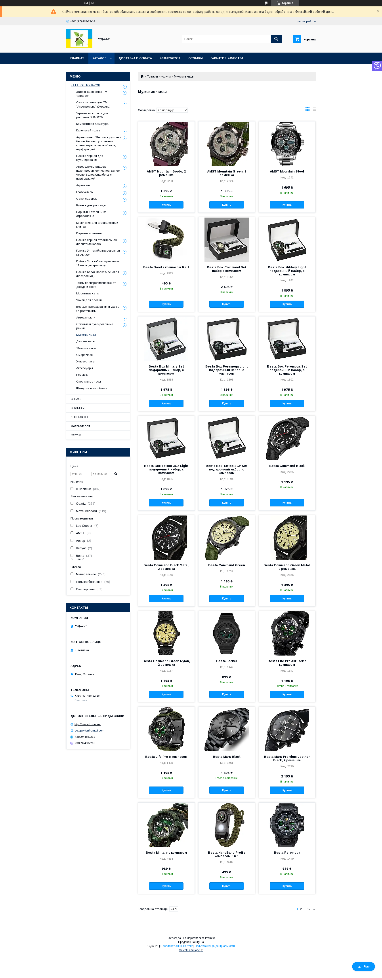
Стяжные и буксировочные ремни (94, 326)
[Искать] (276, 39)
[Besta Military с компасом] (166, 825)
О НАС (75, 399)
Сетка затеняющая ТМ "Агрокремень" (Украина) (93, 104)
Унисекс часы (85, 361)
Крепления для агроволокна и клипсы (97, 224)
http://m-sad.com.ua (87, 724)
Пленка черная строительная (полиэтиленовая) (96, 242)
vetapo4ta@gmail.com (89, 730)
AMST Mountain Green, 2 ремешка (226, 173)
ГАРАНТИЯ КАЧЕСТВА (227, 58)
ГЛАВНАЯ (77, 58)
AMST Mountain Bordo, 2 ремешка (166, 173)
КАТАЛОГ (99, 58)
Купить (166, 204)
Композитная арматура (92, 123)
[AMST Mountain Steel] (287, 143)
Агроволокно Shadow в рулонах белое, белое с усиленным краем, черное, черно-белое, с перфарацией (98, 143)
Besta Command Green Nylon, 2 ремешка (166, 662)
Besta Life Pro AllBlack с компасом (287, 662)
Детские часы (85, 341)
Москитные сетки (87, 293)
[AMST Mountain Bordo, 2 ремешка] (166, 143)
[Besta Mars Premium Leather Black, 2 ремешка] (287, 729)
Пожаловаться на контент (176, 946)
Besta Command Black (287, 466)
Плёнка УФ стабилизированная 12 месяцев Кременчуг (98, 263)
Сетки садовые (86, 198)
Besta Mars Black (227, 756)
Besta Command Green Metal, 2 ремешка (287, 566)
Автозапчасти (85, 317)
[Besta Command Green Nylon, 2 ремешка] (166, 633)
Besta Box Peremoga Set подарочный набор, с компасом (287, 370)
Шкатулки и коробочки (91, 388)
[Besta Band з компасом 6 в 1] (166, 239)
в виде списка (314, 110)
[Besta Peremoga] (287, 825)
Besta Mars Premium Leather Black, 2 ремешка (287, 758)
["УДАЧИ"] (79, 47)
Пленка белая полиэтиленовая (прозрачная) (97, 274)
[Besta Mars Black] (227, 729)
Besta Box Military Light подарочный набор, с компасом (287, 270)
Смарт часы (84, 354)
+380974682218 (170, 58)
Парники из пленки (89, 233)
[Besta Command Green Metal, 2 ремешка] (287, 537)
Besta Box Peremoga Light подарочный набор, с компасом (226, 370)
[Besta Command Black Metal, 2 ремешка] (166, 537)
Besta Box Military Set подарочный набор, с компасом (166, 370)
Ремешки (82, 374)
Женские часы (86, 348)
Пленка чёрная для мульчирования (89, 157)
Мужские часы (86, 334)
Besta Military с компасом (166, 852)
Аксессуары (84, 368)
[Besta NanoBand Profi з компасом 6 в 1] (227, 825)
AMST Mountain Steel (287, 171)
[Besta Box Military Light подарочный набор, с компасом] (287, 239)
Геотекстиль (84, 192)
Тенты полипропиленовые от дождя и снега (96, 284)
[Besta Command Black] (287, 438)
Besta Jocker (226, 661)
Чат (367, 966)
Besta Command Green (226, 565)
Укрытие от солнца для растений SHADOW (92, 115)
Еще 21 (80, 559)
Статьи (76, 435)
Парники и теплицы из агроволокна (91, 214)
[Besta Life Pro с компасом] (166, 729)
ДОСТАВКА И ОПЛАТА (135, 58)
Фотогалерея (80, 426)
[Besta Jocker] (227, 633)
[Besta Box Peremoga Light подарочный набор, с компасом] (227, 339)
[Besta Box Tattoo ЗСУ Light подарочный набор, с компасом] (166, 438)
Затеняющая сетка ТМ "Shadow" (91, 93)
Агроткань (83, 185)
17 (309, 909)
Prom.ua (210, 938)
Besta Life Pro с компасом (166, 756)
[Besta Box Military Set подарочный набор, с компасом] (166, 339)
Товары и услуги (159, 76)
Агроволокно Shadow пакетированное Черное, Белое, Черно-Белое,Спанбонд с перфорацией (98, 172)
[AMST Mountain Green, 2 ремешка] (227, 143)
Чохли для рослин (89, 300)
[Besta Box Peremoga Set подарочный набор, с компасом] (287, 339)
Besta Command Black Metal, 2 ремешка (166, 566)
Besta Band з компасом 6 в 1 (166, 267)
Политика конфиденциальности (215, 946)
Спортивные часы (88, 381)
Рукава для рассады (91, 205)
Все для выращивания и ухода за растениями (97, 308)
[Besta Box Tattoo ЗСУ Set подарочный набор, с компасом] (227, 438)
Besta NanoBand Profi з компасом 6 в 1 (226, 854)
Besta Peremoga (287, 852)
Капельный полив (88, 130)
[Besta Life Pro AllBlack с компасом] (287, 633)
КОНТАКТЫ (79, 417)
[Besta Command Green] (227, 537)
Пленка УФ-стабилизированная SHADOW (98, 252)
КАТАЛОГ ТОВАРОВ (85, 85)
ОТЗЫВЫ (195, 58)
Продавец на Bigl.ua (191, 942)
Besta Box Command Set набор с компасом (226, 269)
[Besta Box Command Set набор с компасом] (227, 239)
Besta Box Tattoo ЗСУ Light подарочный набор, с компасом (166, 469)
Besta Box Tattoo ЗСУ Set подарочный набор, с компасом (226, 469)
